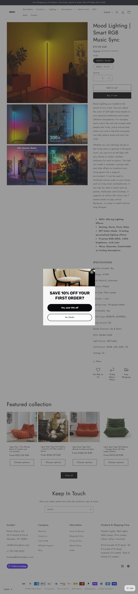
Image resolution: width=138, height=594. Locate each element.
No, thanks (69, 317)
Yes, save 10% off (69, 307)
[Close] (92, 272)
